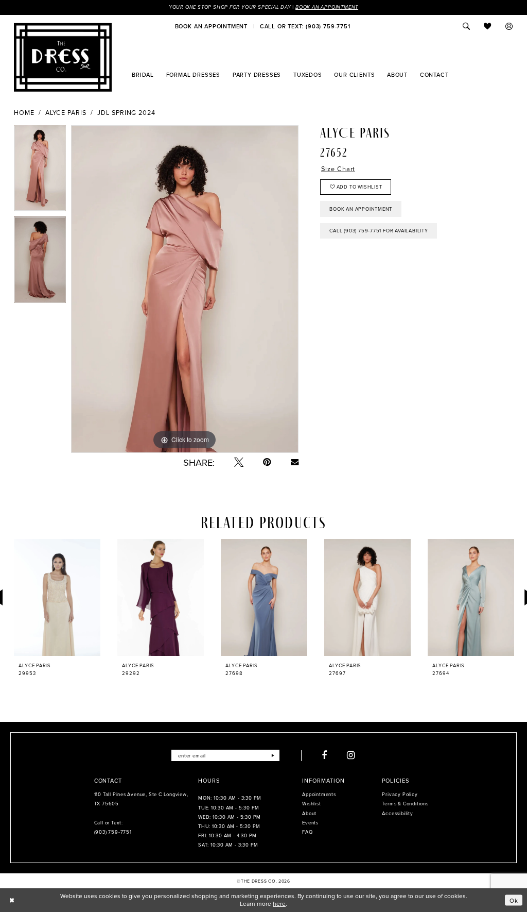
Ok (514, 900)
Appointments (319, 794)
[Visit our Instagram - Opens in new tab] (351, 755)
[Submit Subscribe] (273, 755)
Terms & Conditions (405, 803)
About (309, 813)
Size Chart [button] (338, 168)
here (279, 903)
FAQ (307, 832)
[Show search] (466, 26)
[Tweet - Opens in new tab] (238, 462)
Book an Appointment (326, 7)
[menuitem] (211, 26)
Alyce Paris (65, 113)
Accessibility (397, 813)
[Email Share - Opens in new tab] (294, 462)
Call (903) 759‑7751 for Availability (378, 230)
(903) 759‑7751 (113, 832)
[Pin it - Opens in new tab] (267, 462)
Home (24, 113)
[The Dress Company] (63, 57)
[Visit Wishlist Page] (488, 26)
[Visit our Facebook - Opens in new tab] (324, 755)
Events (310, 822)
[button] (509, 26)
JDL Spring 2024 (126, 113)
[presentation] (57, 597)
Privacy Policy (399, 794)
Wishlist (311, 803)
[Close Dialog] (12, 900)
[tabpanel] (40, 171)
